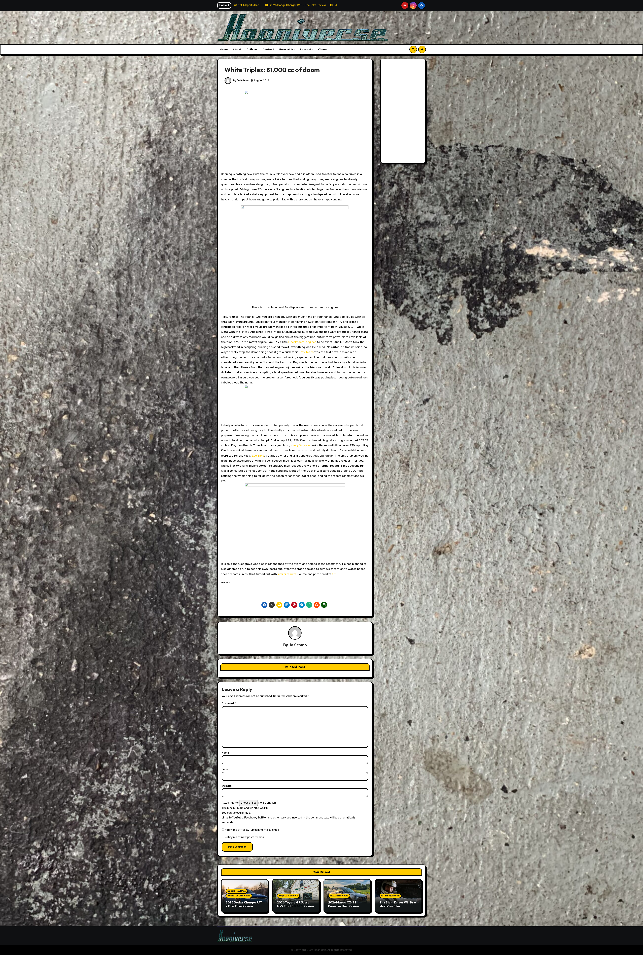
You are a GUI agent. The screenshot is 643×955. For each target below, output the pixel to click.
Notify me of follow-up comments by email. (252, 829)
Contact (268, 49)
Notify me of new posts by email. (245, 837)
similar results (286, 574)
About (237, 49)
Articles (252, 49)
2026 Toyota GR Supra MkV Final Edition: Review (295, 904)
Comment (229, 703)
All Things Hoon (390, 895)
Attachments (230, 802)
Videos (322, 49)
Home (224, 49)
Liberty (293, 342)
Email (225, 769)
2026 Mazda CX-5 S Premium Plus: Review (343, 904)
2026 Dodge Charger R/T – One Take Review (244, 904)
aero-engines (307, 342)
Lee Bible (258, 455)
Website (227, 785)
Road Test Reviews (238, 895)
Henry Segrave (300, 445)
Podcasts (306, 49)
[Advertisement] (403, 112)
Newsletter (287, 49)
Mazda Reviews (339, 895)
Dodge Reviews (236, 891)
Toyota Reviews (288, 895)
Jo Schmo (298, 644)
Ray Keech (307, 352)
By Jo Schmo (240, 80)
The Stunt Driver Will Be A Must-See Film (397, 904)
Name (225, 752)
